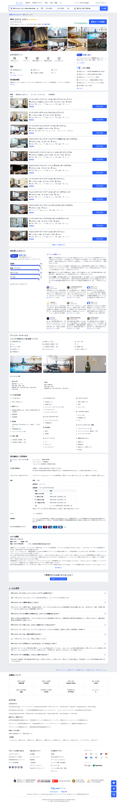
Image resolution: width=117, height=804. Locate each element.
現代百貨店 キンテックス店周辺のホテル (41, 720)
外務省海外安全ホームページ (16, 759)
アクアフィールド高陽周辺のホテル (18, 727)
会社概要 (32, 754)
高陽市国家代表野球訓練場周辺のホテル (40, 727)
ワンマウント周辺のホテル (60, 720)
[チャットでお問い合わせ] (113, 794)
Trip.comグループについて (37, 768)
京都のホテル (66, 740)
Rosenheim (72, 706)
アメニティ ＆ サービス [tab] (38, 94)
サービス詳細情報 (13, 762)
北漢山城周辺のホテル (38, 723)
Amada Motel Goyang (14, 706)
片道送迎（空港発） (49, 344)
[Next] (106, 363)
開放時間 (14, 414)
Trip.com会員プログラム (57, 757)
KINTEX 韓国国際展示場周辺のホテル (19, 720)
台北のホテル (94, 740)
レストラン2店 (16, 346)
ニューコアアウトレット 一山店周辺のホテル (58, 723)
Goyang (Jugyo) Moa (52, 713)
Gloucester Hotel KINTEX (40, 706)
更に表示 (12, 84)
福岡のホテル (39, 740)
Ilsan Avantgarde (64, 713)
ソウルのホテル (13, 740)
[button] (61, 3)
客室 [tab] (11, 94)
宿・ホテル (19, 3)
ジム (13, 344)
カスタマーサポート (14, 754)
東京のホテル (22, 740)
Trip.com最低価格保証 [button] (82, 23)
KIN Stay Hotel (64, 706)
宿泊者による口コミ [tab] (22, 94)
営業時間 (14, 417)
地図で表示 (80, 88)
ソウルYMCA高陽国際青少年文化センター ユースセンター (40, 710)
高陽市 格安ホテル (27, 733)
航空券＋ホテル (37, 3)
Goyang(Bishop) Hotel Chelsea (83, 710)
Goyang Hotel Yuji (81, 706)
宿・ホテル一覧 (55, 765)
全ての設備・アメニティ (16, 75)
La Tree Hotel (73, 713)
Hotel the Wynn (92, 706)
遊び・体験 (53, 3)
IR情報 (52, 754)
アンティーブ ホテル (27, 706)
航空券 (28, 3)
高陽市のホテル (91, 670)
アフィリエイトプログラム (58, 759)
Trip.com (58, 670)
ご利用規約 (33, 762)
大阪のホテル (30, 740)
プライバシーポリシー (36, 765)
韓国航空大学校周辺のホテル (79, 723)
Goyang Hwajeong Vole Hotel (16, 713)
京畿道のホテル (80, 670)
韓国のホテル (71, 670)
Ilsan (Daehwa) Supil (40, 713)
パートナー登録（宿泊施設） (58, 762)
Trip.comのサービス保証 (15, 757)
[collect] (113, 783)
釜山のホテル (74, 740)
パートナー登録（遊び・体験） (59, 768)
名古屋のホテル (57, 740)
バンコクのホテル (84, 740)
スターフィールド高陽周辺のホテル (78, 720)
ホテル (64, 670)
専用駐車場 (15, 341)
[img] (29, 39)
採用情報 (32, 759)
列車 (46, 3)
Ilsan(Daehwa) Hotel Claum (16, 710)
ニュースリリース (34, 757)
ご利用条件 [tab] (51, 94)
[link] (82, 2)
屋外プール (47, 341)
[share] (113, 788)
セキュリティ (54, 771)
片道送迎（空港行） (49, 346)
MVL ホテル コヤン (19, 19)
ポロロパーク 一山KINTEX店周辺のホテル (20, 723)
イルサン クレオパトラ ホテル (65, 710)
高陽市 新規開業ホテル (15, 733)
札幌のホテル (47, 740)
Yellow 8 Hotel (29, 713)
